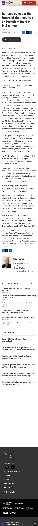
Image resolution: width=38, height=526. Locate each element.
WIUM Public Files (9, 484)
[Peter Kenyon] (6, 262)
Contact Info (7, 475)
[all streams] (35, 523)
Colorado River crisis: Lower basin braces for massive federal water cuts (18, 357)
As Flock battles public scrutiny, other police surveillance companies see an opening (18, 374)
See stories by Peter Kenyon (23, 271)
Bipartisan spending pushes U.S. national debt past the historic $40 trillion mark (18, 366)
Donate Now (29, 3)
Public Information (9, 492)
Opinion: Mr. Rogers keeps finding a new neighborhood (16, 340)
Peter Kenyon (12, 30)
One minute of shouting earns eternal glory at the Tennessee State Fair (18, 383)
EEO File (6, 479)
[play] (3, 524)
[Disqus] (19, 421)
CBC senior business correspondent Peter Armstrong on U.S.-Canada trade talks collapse (18, 349)
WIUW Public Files (9, 488)
